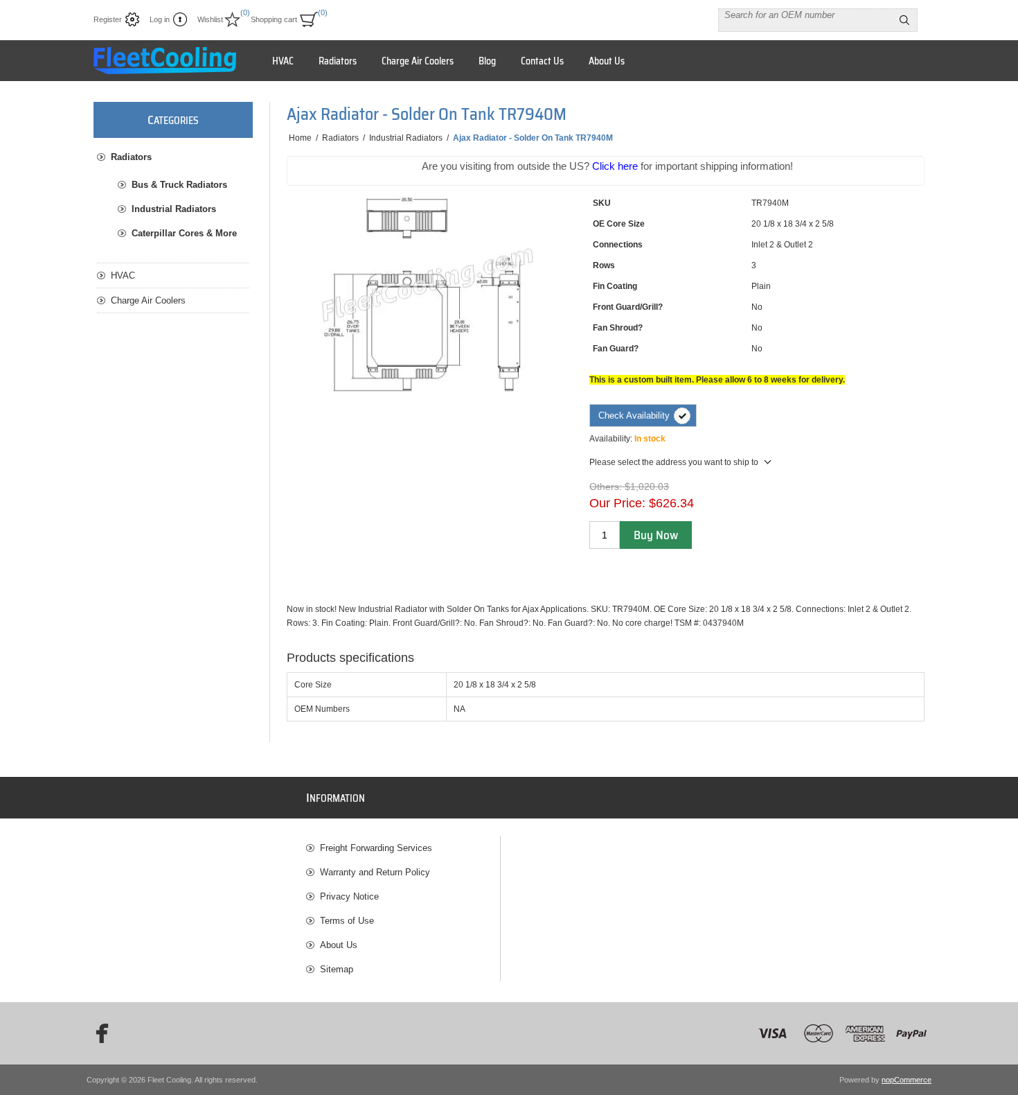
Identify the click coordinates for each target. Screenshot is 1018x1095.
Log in (160, 19)
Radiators (131, 157)
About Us (338, 945)
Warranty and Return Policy (375, 872)
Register (107, 19)
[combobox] (805, 14)
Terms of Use (347, 921)
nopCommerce (906, 1080)
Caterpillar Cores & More (184, 233)
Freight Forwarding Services (376, 848)
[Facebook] (98, 1033)
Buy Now (656, 535)
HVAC (123, 275)
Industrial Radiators (174, 209)
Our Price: (617, 503)
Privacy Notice (349, 896)
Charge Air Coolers (148, 300)
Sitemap (336, 969)
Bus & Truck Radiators (179, 184)
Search (904, 20)
